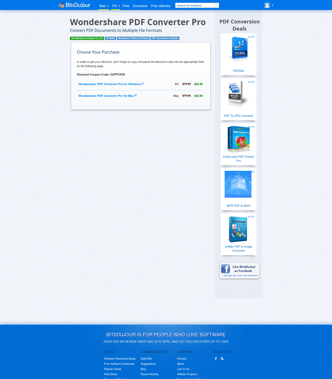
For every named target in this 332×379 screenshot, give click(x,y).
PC (114, 5)
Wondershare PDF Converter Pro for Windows (109, 84)
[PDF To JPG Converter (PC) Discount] (238, 93)
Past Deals (110, 374)
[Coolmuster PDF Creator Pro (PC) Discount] (238, 138)
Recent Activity (150, 374)
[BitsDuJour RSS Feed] (223, 358)
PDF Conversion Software (165, 38)
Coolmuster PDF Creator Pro (238, 158)
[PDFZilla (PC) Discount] (238, 48)
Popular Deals (112, 369)
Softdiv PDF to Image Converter (238, 248)
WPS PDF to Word (238, 205)
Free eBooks (160, 5)
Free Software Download (119, 364)
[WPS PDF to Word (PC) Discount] (238, 182)
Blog (143, 369)
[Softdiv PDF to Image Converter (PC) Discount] (238, 227)
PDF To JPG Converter (238, 116)
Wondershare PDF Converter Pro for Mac (106, 96)
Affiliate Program (187, 374)
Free (126, 5)
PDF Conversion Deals (239, 25)
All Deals (110, 38)
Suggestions (148, 364)
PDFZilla (238, 71)
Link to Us (183, 369)
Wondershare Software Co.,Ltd (87, 38)
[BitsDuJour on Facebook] (217, 358)
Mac (102, 5)
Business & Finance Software (133, 38)
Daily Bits (146, 358)
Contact (182, 358)
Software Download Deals (119, 358)
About (180, 364)
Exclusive (140, 5)
